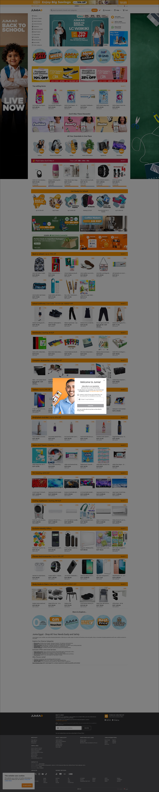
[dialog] (79, 396)
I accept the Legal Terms (96, 391)
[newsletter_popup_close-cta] (104, 380)
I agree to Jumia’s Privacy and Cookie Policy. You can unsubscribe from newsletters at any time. (91, 395)
